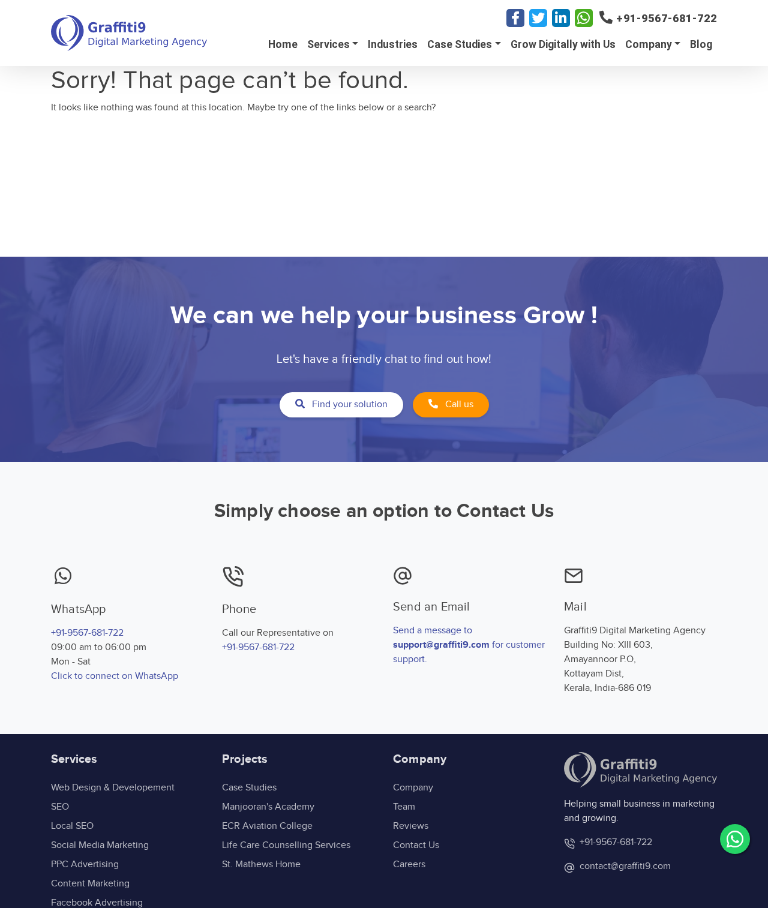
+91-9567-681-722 (87, 633)
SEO (60, 807)
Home (283, 44)
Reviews (410, 826)
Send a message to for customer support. (469, 645)
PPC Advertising (85, 864)
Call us (458, 404)
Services (328, 44)
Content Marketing (90, 883)
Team (404, 807)
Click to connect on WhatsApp (114, 676)
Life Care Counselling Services (286, 845)
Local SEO (72, 826)
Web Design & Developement (113, 787)
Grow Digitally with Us (563, 44)
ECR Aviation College (267, 826)
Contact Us (416, 845)
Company (648, 44)
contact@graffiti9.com (624, 866)
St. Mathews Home (261, 864)
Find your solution (349, 404)
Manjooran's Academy (268, 807)
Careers (409, 864)
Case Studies (459, 44)
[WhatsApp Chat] (735, 839)
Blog (701, 44)
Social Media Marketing (100, 845)
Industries (393, 44)
